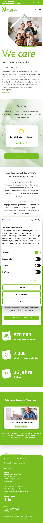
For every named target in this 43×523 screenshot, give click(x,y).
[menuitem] (21, 143)
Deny (21, 301)
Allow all (21, 287)
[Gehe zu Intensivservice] (9, 9)
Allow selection (21, 294)
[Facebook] (5, 499)
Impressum (15, 516)
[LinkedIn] (9, 499)
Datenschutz (7, 516)
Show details (32, 281)
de (38, 2)
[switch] (38, 259)
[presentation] (2, 136)
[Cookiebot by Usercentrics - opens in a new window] (31, 220)
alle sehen (20, 156)
